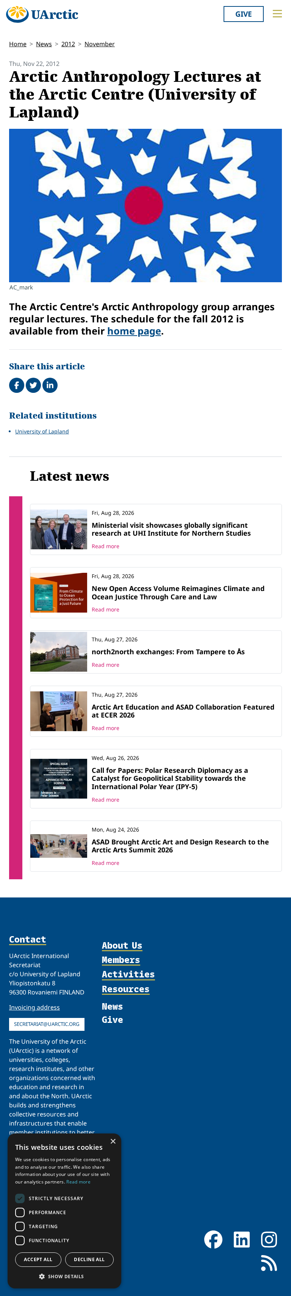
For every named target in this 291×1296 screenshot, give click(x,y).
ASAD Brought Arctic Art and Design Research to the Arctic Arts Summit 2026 (180, 846)
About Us (122, 945)
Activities (128, 974)
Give (243, 14)
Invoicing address (34, 1007)
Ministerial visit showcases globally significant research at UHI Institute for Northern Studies (171, 529)
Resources (126, 989)
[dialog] (64, 1210)
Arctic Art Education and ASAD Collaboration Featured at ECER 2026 (183, 711)
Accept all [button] (38, 1259)
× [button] (113, 1141)
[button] (64, 1276)
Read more (105, 546)
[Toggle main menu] (277, 13)
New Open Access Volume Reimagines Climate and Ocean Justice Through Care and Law (178, 592)
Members (121, 960)
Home (18, 44)
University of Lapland (42, 431)
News (44, 44)
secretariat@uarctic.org (47, 1024)
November (99, 44)
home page (134, 330)
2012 (68, 44)
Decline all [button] (89, 1259)
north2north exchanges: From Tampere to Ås (168, 651)
